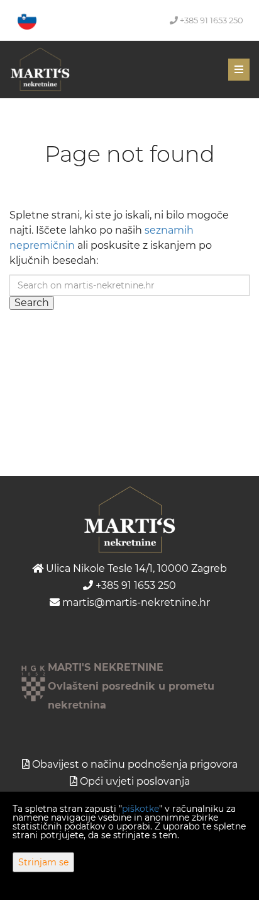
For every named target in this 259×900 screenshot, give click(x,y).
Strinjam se (43, 862)
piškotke (140, 808)
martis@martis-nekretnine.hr (135, 602)
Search (31, 303)
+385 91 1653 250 (210, 20)
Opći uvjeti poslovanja (135, 781)
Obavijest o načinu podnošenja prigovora (135, 764)
